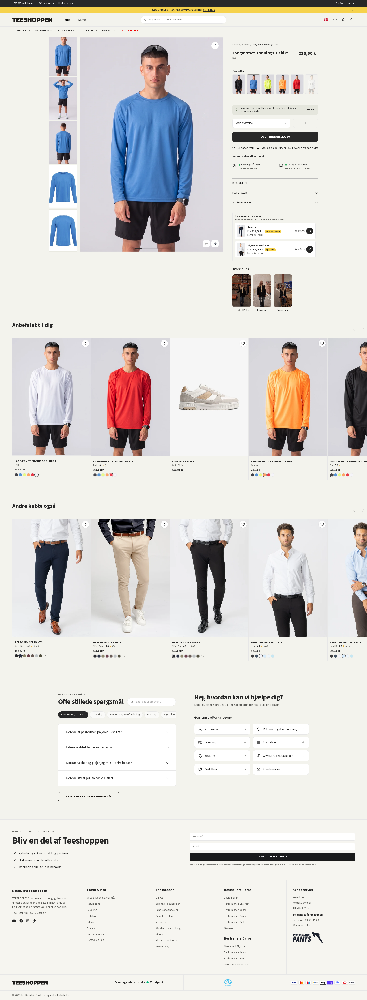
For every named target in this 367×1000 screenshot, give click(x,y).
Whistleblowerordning (168, 928)
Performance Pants (235, 916)
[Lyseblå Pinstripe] (272, 656)
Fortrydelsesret (96, 934)
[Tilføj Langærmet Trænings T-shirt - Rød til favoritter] (164, 343)
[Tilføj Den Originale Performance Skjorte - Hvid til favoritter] (322, 524)
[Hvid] (36, 474)
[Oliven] (24, 655)
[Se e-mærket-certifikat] (228, 982)
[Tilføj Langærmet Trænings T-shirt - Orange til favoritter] (322, 343)
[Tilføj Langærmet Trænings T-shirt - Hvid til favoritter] (85, 343)
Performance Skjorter (236, 904)
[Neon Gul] (267, 84)
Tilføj (54, 451)
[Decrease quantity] (297, 123)
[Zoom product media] (215, 45)
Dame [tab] (82, 20)
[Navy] (20, 655)
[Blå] (253, 84)
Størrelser (170, 714)
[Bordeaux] (28, 655)
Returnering (94, 904)
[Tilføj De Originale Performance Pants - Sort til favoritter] (243, 524)
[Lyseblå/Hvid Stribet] (268, 656)
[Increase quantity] (314, 123)
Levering (98, 714)
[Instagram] (27, 921)
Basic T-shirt (231, 898)
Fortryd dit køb (95, 940)
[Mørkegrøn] (40, 655)
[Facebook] (21, 921)
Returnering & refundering (125, 714)
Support (351, 3)
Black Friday (162, 947)
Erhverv (91, 922)
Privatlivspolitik (164, 916)
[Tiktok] (34, 921)
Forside (236, 45)
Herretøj (246, 45)
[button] (275, 231)
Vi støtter (161, 922)
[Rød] (297, 84)
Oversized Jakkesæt (236, 965)
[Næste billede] (86, 396)
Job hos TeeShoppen (168, 904)
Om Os (339, 3)
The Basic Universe (167, 940)
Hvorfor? (311, 110)
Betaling (152, 714)
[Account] (343, 20)
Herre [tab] (66, 20)
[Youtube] (14, 921)
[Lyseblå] (264, 656)
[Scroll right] (363, 329)
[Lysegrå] (36, 655)
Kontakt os (299, 898)
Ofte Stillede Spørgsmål (101, 898)
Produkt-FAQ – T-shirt (73, 714)
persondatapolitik (232, 864)
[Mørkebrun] (32, 655)
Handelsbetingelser (167, 910)
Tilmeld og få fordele (272, 856)
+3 (309, 231)
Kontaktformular (302, 903)
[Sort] (238, 84)
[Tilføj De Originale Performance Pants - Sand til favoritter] (164, 524)
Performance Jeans (235, 910)
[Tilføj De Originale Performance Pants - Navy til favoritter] (85, 524)
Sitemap (160, 934)
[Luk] (352, 10)
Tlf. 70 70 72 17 (301, 908)
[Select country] (326, 20)
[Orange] (282, 84)
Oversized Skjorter (235, 946)
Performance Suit (234, 922)
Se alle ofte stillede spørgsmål (89, 796)
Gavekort (229, 928)
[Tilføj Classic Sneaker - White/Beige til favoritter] (243, 343)
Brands (91, 928)
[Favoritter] (335, 20)
